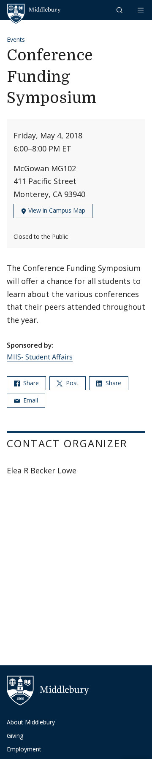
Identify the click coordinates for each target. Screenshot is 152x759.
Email (30, 400)
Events (16, 39)
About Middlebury (31, 722)
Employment (24, 749)
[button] (120, 10)
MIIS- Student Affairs (40, 357)
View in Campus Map (56, 210)
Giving (15, 736)
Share (30, 383)
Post (71, 383)
